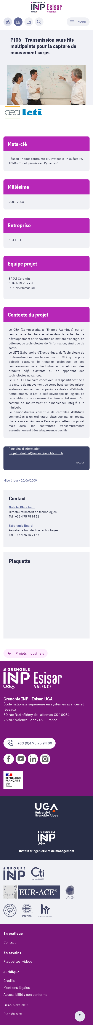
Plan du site (12, 1013)
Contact (9, 942)
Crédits (9, 980)
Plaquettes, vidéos (17, 961)
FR (18, 22)
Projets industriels (30, 653)
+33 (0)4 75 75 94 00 (35, 743)
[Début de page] (81, 1016)
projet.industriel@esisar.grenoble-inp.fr (36, 453)
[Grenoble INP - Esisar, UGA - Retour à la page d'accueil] (46, 8)
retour (80, 462)
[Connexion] (7, 21)
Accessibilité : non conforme (25, 994)
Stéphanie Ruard (21, 526)
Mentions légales (16, 987)
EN (29, 22)
